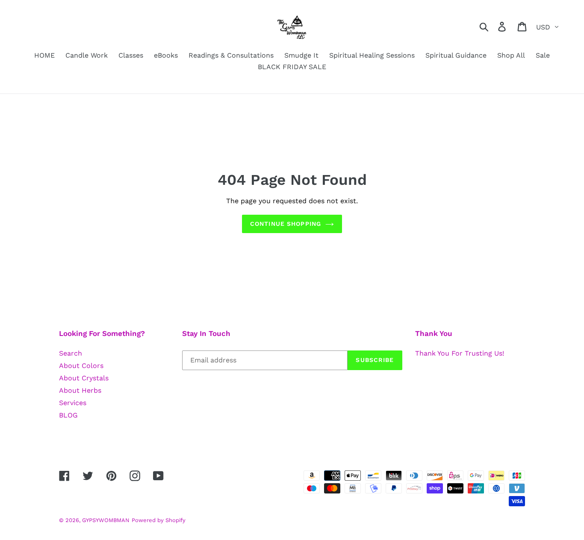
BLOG (68, 415)
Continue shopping (285, 223)
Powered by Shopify (159, 520)
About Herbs (80, 390)
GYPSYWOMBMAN (106, 520)
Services (72, 403)
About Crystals (84, 378)
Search (70, 353)
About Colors (81, 366)
